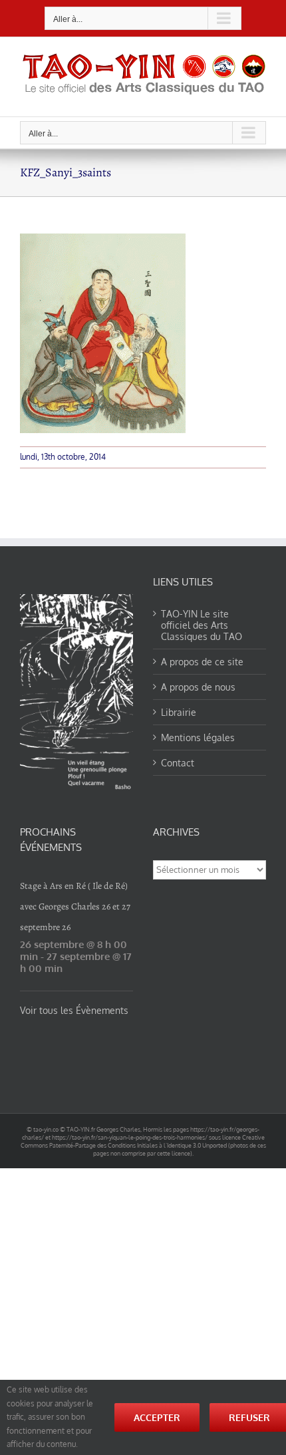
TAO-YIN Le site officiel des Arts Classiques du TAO (201, 625)
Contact (177, 762)
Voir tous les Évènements (74, 1010)
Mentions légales (198, 737)
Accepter (157, 1417)
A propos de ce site (202, 661)
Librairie (178, 712)
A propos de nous (198, 687)
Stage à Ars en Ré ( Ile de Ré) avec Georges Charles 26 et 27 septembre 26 (75, 906)
